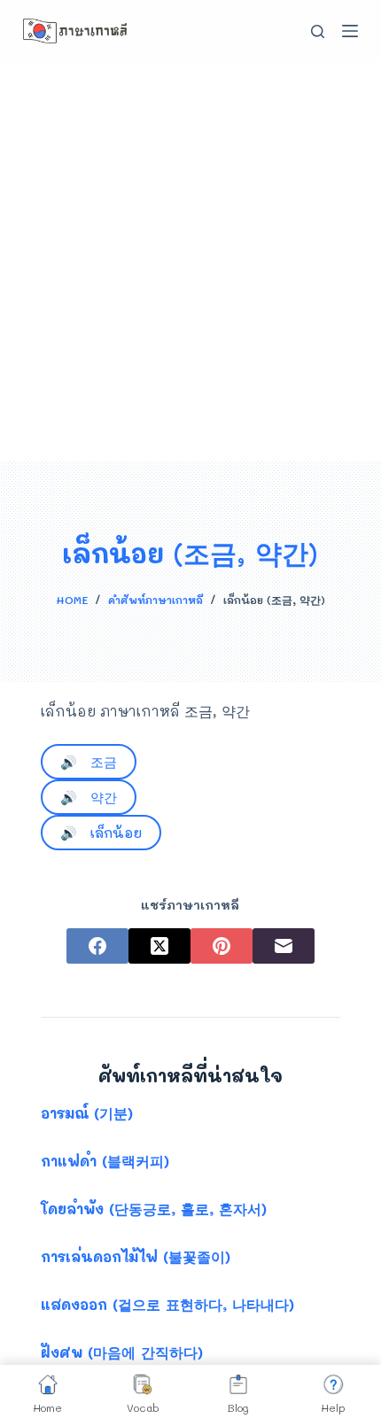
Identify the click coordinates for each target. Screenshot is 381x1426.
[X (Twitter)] (159, 946)
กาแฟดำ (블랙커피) (105, 1160)
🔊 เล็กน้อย (101, 832)
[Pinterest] (221, 946)
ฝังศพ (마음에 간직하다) (122, 1352)
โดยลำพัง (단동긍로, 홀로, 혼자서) (154, 1208)
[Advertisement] (190, 261)
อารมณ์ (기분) (87, 1113)
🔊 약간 (88, 797)
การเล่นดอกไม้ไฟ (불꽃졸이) (135, 1256)
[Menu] (350, 31)
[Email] (284, 946)
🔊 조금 (88, 762)
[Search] (317, 31)
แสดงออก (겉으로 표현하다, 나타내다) (167, 1304)
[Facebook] (97, 946)
